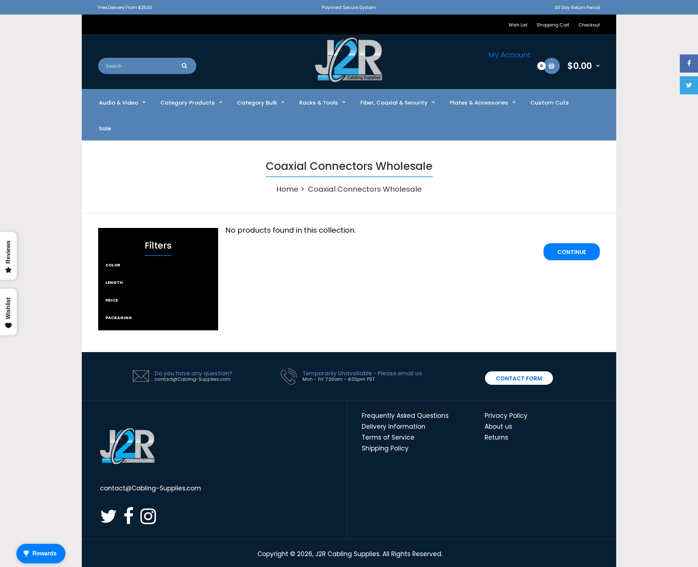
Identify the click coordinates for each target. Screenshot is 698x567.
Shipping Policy (385, 448)
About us (498, 426)
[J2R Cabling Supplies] (349, 80)
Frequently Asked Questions (405, 415)
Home (287, 189)
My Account (509, 55)
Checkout (589, 25)
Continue (571, 252)
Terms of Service (388, 437)
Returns (496, 437)
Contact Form (519, 378)
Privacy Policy (506, 415)
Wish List (518, 25)
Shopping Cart (553, 25)
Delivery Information (393, 426)
